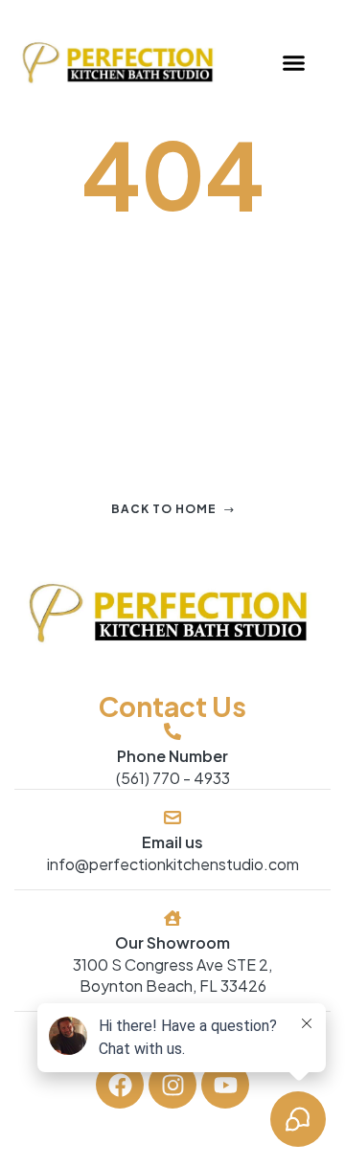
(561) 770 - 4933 (173, 778)
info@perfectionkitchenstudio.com (173, 864)
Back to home (164, 509)
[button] (293, 63)
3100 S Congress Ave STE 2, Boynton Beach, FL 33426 (172, 975)
